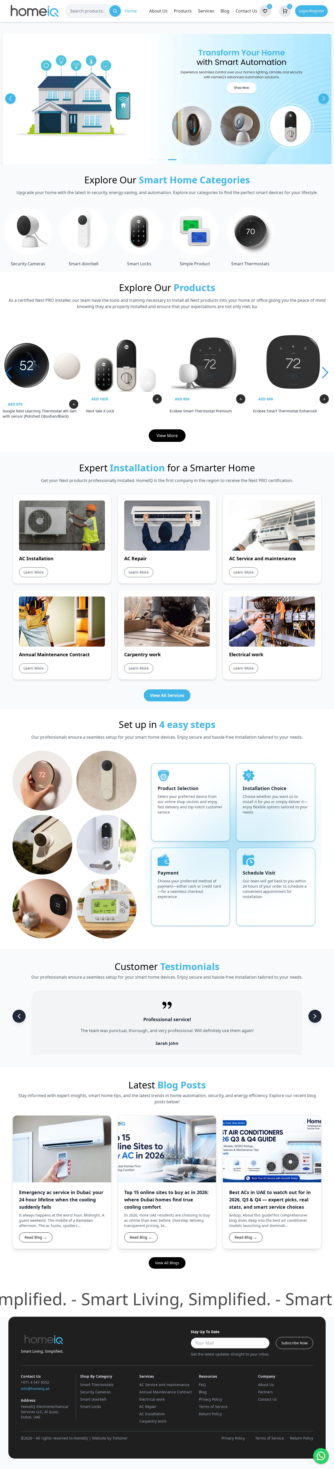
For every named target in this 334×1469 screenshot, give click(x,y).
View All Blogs (167, 1262)
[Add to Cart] (73, 404)
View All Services (167, 695)
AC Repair (148, 1406)
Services (206, 11)
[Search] (115, 11)
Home (131, 11)
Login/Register (311, 10)
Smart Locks (90, 1406)
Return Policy (210, 1413)
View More (167, 435)
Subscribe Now (294, 1342)
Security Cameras (95, 1391)
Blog (224, 11)
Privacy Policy (210, 1399)
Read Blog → (36, 1237)
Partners (265, 1391)
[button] (150, 159)
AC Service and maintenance (164, 1384)
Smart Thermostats (97, 1384)
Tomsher (120, 1438)
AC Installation (152, 1413)
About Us (158, 11)
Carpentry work (152, 1421)
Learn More (35, 572)
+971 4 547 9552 (35, 1382)
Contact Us (246, 11)
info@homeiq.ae (35, 1388)
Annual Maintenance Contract (165, 1391)
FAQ (202, 1384)
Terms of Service (213, 1406)
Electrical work (152, 1399)
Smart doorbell (93, 1399)
